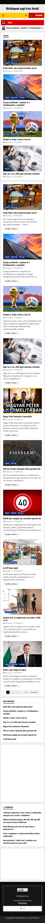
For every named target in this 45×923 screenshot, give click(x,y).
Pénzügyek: (9, 807)
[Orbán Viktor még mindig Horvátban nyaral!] (22, 53)
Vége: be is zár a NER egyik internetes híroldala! (21, 173)
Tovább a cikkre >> (12, 229)
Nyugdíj (13, 513)
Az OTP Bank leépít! (22, 552)
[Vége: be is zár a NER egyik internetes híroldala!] (22, 158)
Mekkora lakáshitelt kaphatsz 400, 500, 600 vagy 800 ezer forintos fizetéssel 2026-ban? (21, 820)
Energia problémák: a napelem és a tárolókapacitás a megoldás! (16, 103)
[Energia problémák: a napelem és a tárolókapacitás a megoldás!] (22, 87)
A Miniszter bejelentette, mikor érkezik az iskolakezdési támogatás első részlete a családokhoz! (22, 814)
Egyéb (7, 63)
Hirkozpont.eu (9, 71)
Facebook (38, 15)
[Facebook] (21, 909)
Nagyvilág (14, 63)
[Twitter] (24, 909)
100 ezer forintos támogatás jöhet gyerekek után (22, 453)
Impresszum (22, 903)
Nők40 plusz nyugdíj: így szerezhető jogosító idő (22, 503)
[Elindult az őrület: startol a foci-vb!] (22, 124)
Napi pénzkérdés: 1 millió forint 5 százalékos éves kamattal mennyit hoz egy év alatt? (20, 841)
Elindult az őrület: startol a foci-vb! (16, 139)
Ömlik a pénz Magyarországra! (22, 654)
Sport (18, 134)
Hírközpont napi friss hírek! (22, 8)
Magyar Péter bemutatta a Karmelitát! (22, 401)
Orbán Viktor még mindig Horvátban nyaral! (20, 68)
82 (26, 692)
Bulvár (7, 134)
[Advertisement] (22, 774)
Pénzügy (21, 97)
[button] (3, 15)
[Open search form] (26, 15)
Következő (34, 692)
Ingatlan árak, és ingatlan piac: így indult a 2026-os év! (22, 602)
